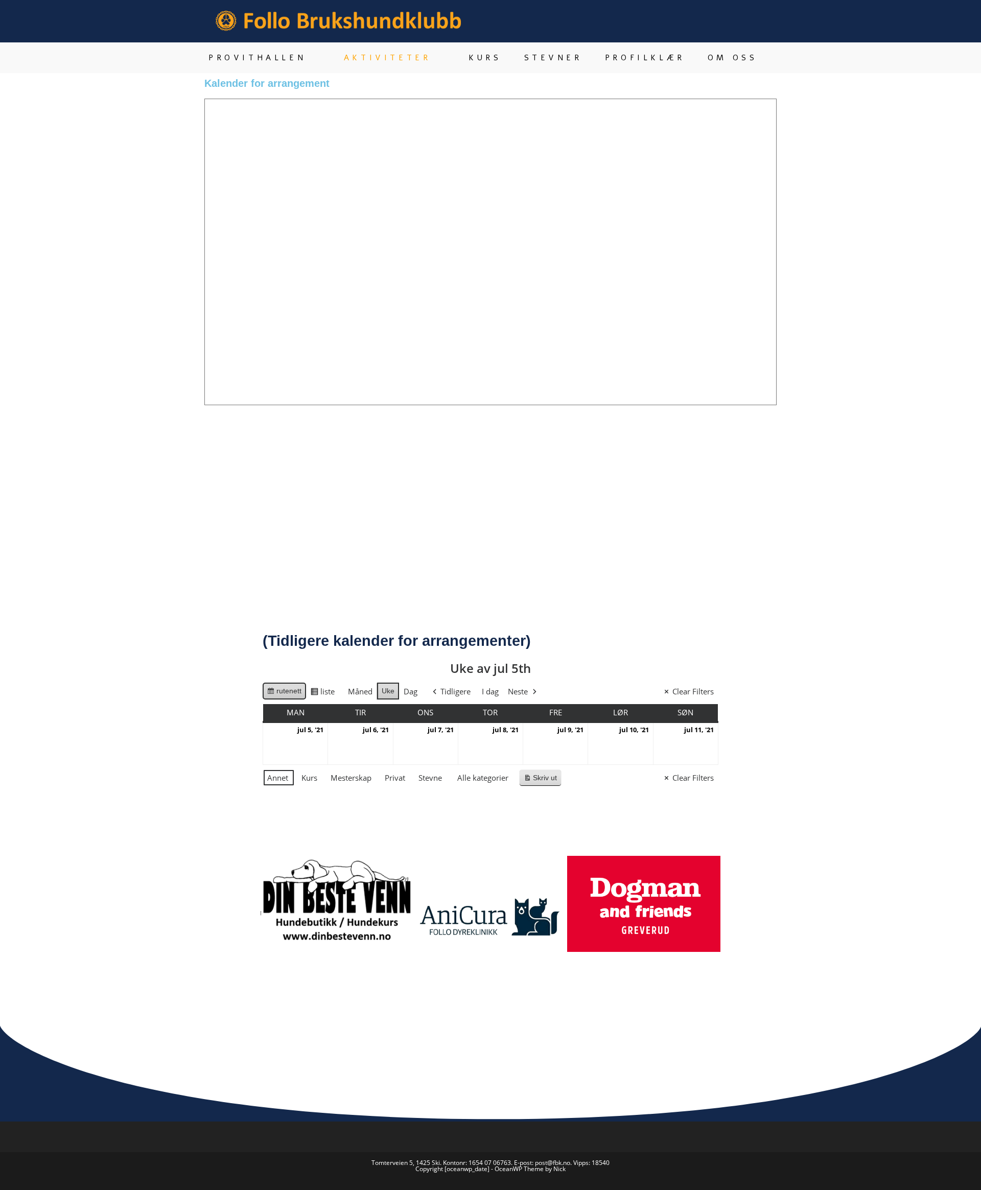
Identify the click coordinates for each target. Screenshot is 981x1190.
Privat (395, 778)
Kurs (309, 778)
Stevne (430, 778)
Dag (410, 691)
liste (322, 693)
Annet (277, 778)
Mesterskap (351, 778)
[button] (250, 927)
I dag (490, 691)
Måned (360, 691)
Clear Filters (693, 691)
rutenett (284, 693)
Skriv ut (542, 780)
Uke (388, 691)
